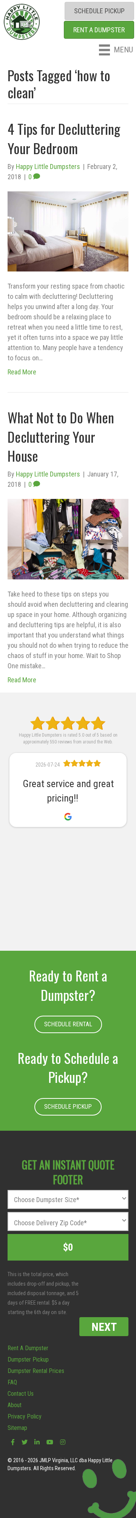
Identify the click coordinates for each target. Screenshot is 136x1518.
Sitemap (17, 1427)
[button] (68, 1024)
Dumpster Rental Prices (36, 1370)
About (15, 1405)
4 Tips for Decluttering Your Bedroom (64, 138)
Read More (22, 372)
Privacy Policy (25, 1416)
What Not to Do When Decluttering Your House (61, 436)
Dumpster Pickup (28, 1359)
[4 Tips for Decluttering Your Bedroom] (68, 231)
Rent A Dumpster (28, 1348)
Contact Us (21, 1393)
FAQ (12, 1382)
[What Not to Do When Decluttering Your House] (68, 539)
